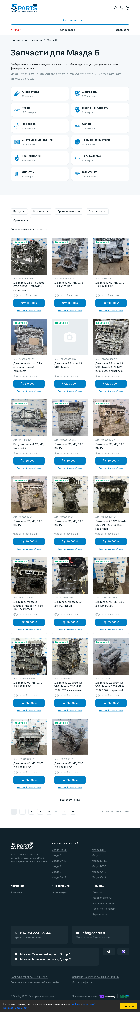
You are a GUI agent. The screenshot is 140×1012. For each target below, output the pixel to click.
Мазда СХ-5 (59, 861)
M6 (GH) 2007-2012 (23, 74)
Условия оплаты (102, 898)
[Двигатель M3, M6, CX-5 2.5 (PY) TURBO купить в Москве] (70, 256)
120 (64, 811)
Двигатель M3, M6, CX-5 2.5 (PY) (68, 446)
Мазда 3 (56, 866)
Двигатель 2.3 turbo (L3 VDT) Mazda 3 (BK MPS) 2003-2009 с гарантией (109, 367)
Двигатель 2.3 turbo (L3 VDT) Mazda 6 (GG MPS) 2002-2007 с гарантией (109, 686)
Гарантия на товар (104, 909)
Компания (16, 892)
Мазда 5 (56, 872)
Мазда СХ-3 (99, 872)
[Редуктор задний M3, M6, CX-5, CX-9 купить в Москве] (29, 417)
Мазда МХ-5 (99, 866)
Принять (128, 1005)
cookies (76, 1004)
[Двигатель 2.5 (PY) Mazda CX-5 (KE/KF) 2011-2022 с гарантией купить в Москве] (29, 256)
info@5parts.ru (94, 933)
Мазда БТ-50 (99, 861)
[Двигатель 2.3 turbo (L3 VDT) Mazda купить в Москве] (70, 337)
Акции (17, 30)
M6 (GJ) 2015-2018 (81, 74)
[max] (123, 951)
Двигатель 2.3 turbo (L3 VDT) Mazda (68, 365)
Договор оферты (82, 982)
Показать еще (70, 800)
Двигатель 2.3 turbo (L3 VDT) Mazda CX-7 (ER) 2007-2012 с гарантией (68, 686)
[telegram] (109, 951)
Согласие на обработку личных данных (95, 977)
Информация (59, 892)
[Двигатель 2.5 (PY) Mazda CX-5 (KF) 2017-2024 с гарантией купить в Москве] (111, 494)
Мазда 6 (56, 855)
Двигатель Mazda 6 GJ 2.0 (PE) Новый (68, 603)
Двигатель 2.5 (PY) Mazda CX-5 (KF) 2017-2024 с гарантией (110, 525)
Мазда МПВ (99, 850)
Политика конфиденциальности (29, 977)
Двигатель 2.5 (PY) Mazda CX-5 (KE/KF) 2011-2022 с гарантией (28, 286)
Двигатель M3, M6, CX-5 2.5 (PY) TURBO (68, 284)
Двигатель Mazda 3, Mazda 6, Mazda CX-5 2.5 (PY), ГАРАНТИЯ (28, 605)
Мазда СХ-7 (99, 877)
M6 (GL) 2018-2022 (22, 79)
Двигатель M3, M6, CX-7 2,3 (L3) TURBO (110, 284)
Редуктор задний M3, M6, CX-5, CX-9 (28, 446)
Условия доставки (103, 903)
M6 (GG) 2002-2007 (52, 74)
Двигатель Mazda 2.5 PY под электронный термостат (27, 367)
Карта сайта (100, 914)
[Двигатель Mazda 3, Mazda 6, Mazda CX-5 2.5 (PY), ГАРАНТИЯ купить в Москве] (29, 575)
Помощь (97, 892)
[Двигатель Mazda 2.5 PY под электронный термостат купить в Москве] (29, 337)
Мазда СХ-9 (59, 877)
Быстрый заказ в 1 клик (29, 311)
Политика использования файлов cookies (35, 982)
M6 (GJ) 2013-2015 (110, 74)
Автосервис (67, 30)
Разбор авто (121, 30)
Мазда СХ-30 (59, 850)
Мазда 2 (97, 855)
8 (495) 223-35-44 (35, 933)
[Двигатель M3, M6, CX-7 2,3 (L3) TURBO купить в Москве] (111, 256)
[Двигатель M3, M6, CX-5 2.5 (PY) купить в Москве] (70, 417)
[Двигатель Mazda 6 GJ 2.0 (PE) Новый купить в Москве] (70, 575)
